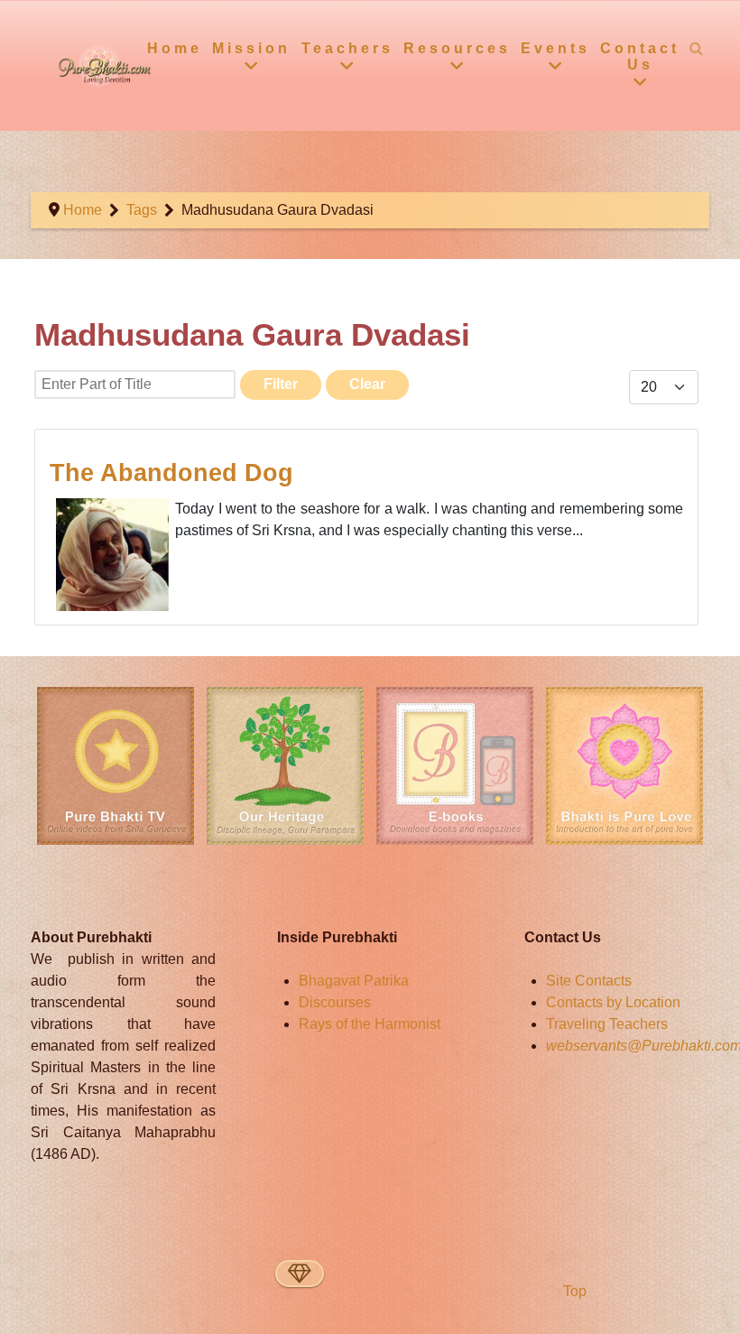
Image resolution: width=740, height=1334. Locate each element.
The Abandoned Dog (171, 472)
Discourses (335, 1002)
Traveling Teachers (607, 1024)
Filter (281, 384)
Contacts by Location (613, 1002)
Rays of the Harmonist (369, 1024)
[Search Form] (696, 48)
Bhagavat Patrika (354, 980)
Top (573, 1291)
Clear (367, 384)
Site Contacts (589, 980)
